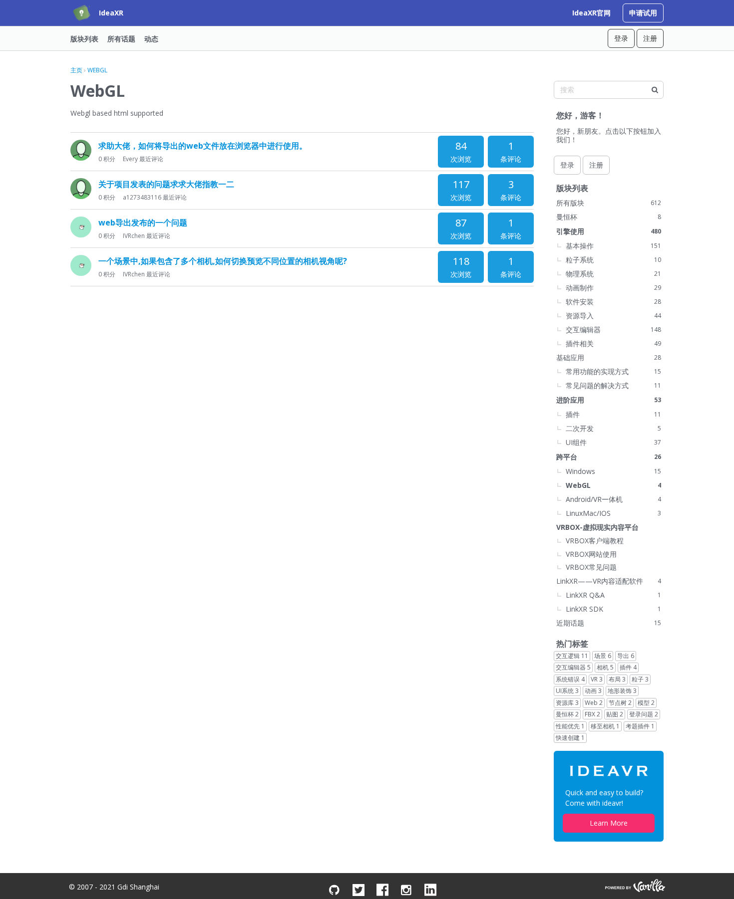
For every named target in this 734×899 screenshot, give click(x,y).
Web (594, 702)
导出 (625, 656)
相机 (605, 667)
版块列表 (84, 38)
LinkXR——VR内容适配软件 (608, 581)
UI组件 (613, 442)
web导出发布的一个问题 (142, 222)
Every (130, 159)
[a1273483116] (80, 188)
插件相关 (613, 343)
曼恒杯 (608, 217)
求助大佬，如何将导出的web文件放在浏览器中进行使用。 (202, 145)
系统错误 (570, 679)
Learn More (609, 823)
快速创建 (570, 737)
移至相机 (605, 726)
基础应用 (608, 357)
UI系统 (567, 690)
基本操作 (613, 245)
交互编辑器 (613, 329)
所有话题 (121, 38)
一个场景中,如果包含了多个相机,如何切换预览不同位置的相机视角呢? (222, 260)
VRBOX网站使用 (591, 554)
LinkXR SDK (613, 609)
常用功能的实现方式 (613, 371)
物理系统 (613, 273)
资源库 (567, 702)
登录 (621, 38)
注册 (650, 38)
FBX (592, 714)
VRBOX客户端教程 (595, 540)
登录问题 (643, 714)
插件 (613, 414)
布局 (617, 679)
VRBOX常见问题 (591, 567)
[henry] (80, 227)
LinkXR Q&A (613, 595)
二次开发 (613, 428)
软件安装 (613, 301)
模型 (646, 702)
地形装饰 (622, 690)
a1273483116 (142, 197)
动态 (151, 38)
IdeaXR (111, 12)
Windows (613, 471)
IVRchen (134, 235)
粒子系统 (613, 259)
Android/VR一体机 (613, 499)
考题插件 (640, 726)
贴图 (614, 714)
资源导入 (613, 315)
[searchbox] (609, 90)
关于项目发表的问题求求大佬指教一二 (166, 184)
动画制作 (613, 287)
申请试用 (643, 12)
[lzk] (80, 150)
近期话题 (608, 623)
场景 (602, 656)
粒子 (640, 679)
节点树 (620, 702)
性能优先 (570, 726)
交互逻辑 (572, 656)
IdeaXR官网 (591, 12)
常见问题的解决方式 (613, 385)
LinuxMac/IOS (613, 513)
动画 (593, 690)
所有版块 (608, 203)
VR (597, 679)
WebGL (613, 485)
